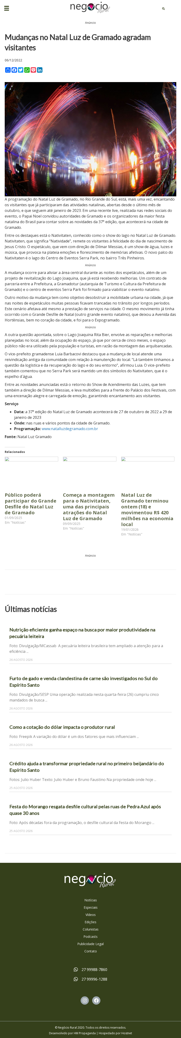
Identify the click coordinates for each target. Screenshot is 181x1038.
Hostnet (126, 1033)
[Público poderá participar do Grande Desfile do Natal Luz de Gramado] (31, 472)
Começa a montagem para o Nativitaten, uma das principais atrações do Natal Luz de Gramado (89, 507)
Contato (90, 951)
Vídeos (91, 914)
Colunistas (91, 929)
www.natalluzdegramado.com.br (70, 428)
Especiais (91, 907)
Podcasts (90, 936)
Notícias (90, 900)
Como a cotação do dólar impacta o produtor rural (62, 727)
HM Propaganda (85, 1033)
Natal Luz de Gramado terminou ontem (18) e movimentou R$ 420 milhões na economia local (147, 509)
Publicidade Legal (90, 944)
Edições (90, 922)
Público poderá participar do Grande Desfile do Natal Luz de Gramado (30, 504)
